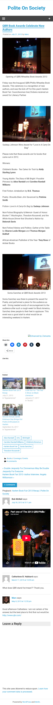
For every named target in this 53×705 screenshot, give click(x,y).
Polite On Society (26, 8)
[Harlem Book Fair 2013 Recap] (12, 383)
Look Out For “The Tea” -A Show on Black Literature (34, 392)
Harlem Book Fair (10, 446)
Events (25, 458)
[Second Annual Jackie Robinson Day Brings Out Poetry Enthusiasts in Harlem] (12, 409)
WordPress (26, 702)
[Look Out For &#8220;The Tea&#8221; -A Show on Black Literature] (35, 383)
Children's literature (33, 442)
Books (9, 458)
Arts (18, 438)
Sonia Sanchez (26, 446)
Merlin (37, 702)
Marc (27, 34)
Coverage (17, 458)
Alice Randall (9, 438)
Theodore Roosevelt (12, 451)
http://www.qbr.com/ (11, 615)
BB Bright (26, 438)
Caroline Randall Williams (14, 442)
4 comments (12, 461)
